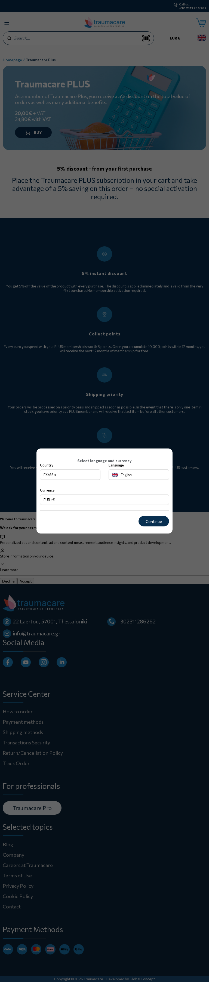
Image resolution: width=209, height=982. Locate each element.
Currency (47, 490)
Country (46, 465)
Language (116, 465)
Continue (154, 521)
